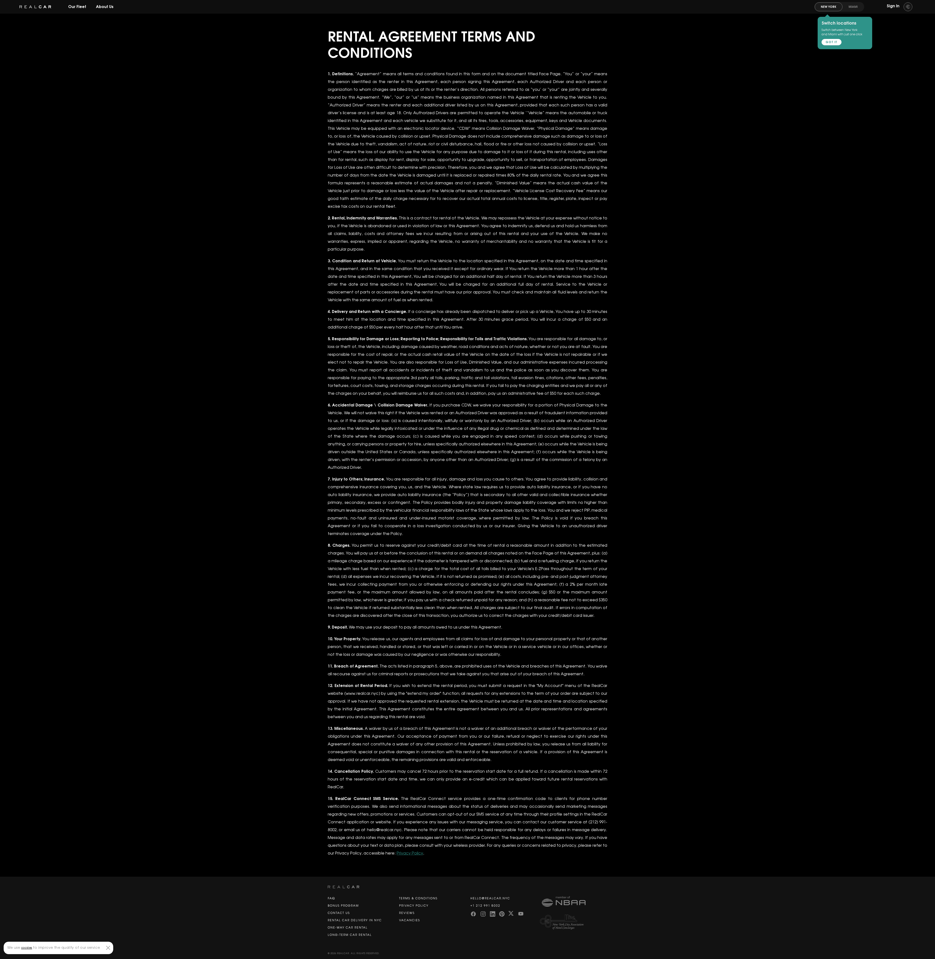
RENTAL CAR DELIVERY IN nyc (355, 920)
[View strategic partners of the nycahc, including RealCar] (574, 922)
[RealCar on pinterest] (502, 913)
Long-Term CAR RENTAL (350, 934)
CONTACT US (339, 913)
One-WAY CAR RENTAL (348, 927)
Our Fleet (77, 7)
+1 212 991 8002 (485, 905)
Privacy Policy (410, 853)
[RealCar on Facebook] (473, 913)
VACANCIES (409, 920)
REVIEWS (407, 913)
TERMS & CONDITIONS (418, 898)
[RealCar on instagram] (483, 913)
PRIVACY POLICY (414, 905)
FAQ (331, 898)
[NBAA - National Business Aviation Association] (574, 905)
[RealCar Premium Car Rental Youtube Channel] (521, 913)
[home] (35, 6)
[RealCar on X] (511, 913)
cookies (26, 947)
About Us (104, 7)
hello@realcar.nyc (490, 898)
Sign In (893, 6)
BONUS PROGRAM (343, 905)
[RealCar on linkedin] (492, 913)
